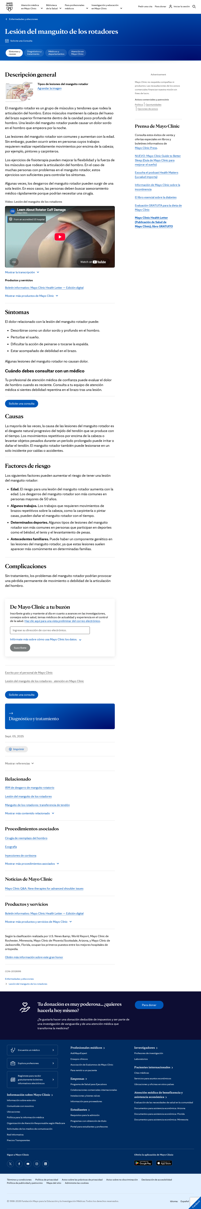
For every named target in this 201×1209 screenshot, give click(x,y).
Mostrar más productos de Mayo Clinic (29, 296)
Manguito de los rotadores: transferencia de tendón (37, 805)
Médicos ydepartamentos (56, 52)
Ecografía (11, 847)
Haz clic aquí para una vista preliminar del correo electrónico (62, 621)
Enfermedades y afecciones (23, 19)
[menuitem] (14, 53)
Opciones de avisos (148, 108)
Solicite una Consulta (21, 40)
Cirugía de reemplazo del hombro (26, 838)
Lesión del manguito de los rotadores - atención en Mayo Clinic (44, 681)
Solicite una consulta (21, 403)
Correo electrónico (23, 636)
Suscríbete (20, 647)
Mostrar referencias (17, 763)
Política (139, 104)
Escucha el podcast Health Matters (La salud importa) (156, 175)
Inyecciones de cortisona (20, 855)
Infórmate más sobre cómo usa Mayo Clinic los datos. (43, 639)
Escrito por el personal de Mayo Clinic (29, 672)
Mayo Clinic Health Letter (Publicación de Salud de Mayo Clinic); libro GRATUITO (154, 222)
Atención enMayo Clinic (77, 52)
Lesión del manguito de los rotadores (61, 31)
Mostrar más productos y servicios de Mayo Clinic (36, 921)
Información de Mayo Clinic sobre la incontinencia (157, 187)
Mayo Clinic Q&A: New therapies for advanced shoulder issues (44, 888)
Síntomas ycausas (14, 52)
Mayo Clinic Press (146, 148)
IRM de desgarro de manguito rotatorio (29, 787)
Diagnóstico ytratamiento (34, 52)
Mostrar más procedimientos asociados (30, 863)
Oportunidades (153, 104)
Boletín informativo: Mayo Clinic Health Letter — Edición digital (44, 287)
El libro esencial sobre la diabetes (156, 197)
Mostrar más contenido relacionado (27, 813)
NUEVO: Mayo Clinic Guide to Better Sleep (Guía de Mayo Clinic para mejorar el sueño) (158, 160)
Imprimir (18, 749)
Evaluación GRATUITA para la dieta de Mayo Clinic (158, 207)
